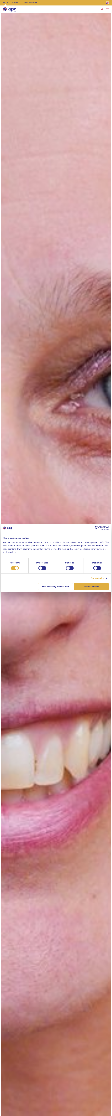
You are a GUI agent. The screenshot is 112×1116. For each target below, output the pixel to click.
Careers (15, 3)
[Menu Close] (107, 9)
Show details (97, 578)
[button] (102, 9)
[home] (9, 9)
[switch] (42, 568)
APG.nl (5, 3)
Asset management (30, 3)
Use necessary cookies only (55, 586)
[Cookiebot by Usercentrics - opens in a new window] (97, 528)
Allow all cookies (91, 586)
